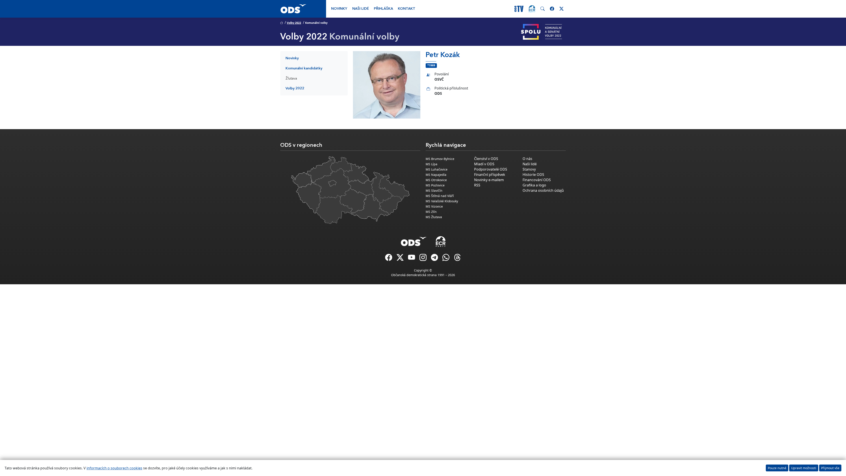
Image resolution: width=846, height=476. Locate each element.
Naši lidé (360, 9)
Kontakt (406, 9)
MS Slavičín (434, 190)
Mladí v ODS (484, 164)
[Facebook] (389, 258)
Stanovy (529, 169)
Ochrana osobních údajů (543, 190)
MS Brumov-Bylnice (440, 159)
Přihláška (383, 9)
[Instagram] (423, 258)
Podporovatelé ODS (490, 169)
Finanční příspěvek (489, 174)
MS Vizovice (434, 206)
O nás (527, 158)
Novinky (339, 9)
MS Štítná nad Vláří (440, 196)
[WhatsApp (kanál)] (446, 258)
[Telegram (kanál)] (435, 258)
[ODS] (414, 240)
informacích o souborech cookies (114, 468)
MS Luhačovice (436, 169)
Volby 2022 (294, 23)
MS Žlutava (434, 217)
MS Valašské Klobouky (442, 201)
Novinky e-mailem (489, 179)
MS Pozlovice (435, 185)
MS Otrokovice (436, 180)
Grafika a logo (534, 185)
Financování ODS (537, 179)
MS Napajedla (436, 175)
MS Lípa (431, 164)
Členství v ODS (486, 158)
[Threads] (457, 258)
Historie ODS (533, 174)
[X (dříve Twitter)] (400, 258)
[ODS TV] (412, 258)
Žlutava (291, 78)
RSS (477, 185)
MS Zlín (431, 212)
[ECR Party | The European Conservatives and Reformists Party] (532, 9)
